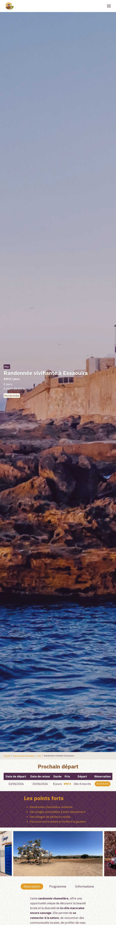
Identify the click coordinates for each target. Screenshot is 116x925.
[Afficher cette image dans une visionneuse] (58, 853)
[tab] (32, 886)
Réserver (102, 783)
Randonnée (11, 395)
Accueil (7, 755)
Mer (7, 366)
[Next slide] (113, 853)
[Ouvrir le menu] (108, 6)
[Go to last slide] (2, 853)
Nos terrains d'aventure (24, 755)
